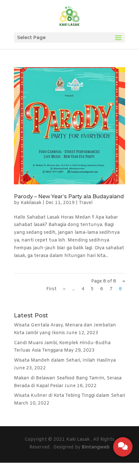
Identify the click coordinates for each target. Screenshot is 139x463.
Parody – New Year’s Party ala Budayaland (69, 196)
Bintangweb (96, 447)
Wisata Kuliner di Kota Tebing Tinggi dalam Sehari (69, 396)
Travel (85, 203)
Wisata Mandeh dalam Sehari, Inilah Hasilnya (65, 360)
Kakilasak (31, 203)
